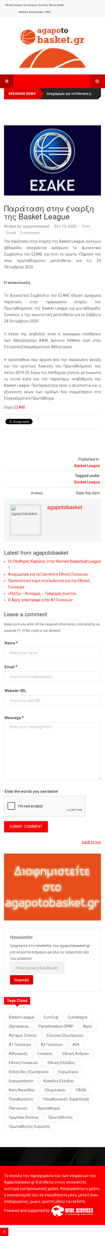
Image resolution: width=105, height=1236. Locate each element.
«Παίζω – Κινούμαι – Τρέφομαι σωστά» (42, 593)
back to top (91, 842)
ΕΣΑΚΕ (20, 407)
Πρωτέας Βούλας (24, 1117)
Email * (11, 667)
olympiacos (19, 1026)
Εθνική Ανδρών (75, 1053)
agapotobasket (36, 226)
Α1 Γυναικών (20, 1044)
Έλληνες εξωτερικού (65, 1035)
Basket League (14, 5)
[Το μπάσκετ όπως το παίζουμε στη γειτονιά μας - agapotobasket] (52, 46)
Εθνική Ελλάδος (61, 1063)
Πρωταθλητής (60, 1117)
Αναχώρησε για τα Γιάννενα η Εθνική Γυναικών (48, 574)
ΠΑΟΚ (81, 1090)
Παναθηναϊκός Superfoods (66, 1099)
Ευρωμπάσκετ (21, 1081)
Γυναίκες (45, 1053)
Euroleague (78, 1017)
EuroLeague (30, 5)
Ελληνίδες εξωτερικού (29, 1072)
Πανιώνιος (18, 1108)
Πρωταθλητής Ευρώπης (30, 1126)
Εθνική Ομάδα (56, 5)
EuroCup (43, 5)
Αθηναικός (18, 1053)
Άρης (87, 1026)
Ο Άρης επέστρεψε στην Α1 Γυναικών (40, 600)
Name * (11, 643)
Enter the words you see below (31, 791)
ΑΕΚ (75, 1044)
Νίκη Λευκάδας (22, 1090)
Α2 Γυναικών (52, 1044)
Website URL (15, 691)
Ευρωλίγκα (68, 1072)
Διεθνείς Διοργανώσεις (31, 12)
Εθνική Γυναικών (23, 1063)
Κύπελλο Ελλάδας (58, 1081)
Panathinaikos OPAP (56, 1026)
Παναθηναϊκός (21, 1099)
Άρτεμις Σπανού (23, 1035)
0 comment (30, 233)
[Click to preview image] (52, 160)
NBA (48, 12)
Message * (14, 718)
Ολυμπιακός (55, 1090)
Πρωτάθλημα (48, 1108)
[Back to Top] (4, 1232)
